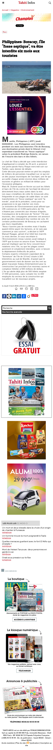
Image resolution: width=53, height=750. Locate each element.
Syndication (34, 743)
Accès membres (8, 743)
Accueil (5, 10)
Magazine (15, 10)
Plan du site (20, 743)
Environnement (27, 10)
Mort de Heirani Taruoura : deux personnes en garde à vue (24, 550)
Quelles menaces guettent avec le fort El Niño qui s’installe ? (26, 542)
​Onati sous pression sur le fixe (16, 557)
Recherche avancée (12, 312)
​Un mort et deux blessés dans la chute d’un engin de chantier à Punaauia (26, 529)
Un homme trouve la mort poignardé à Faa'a (24, 536)
